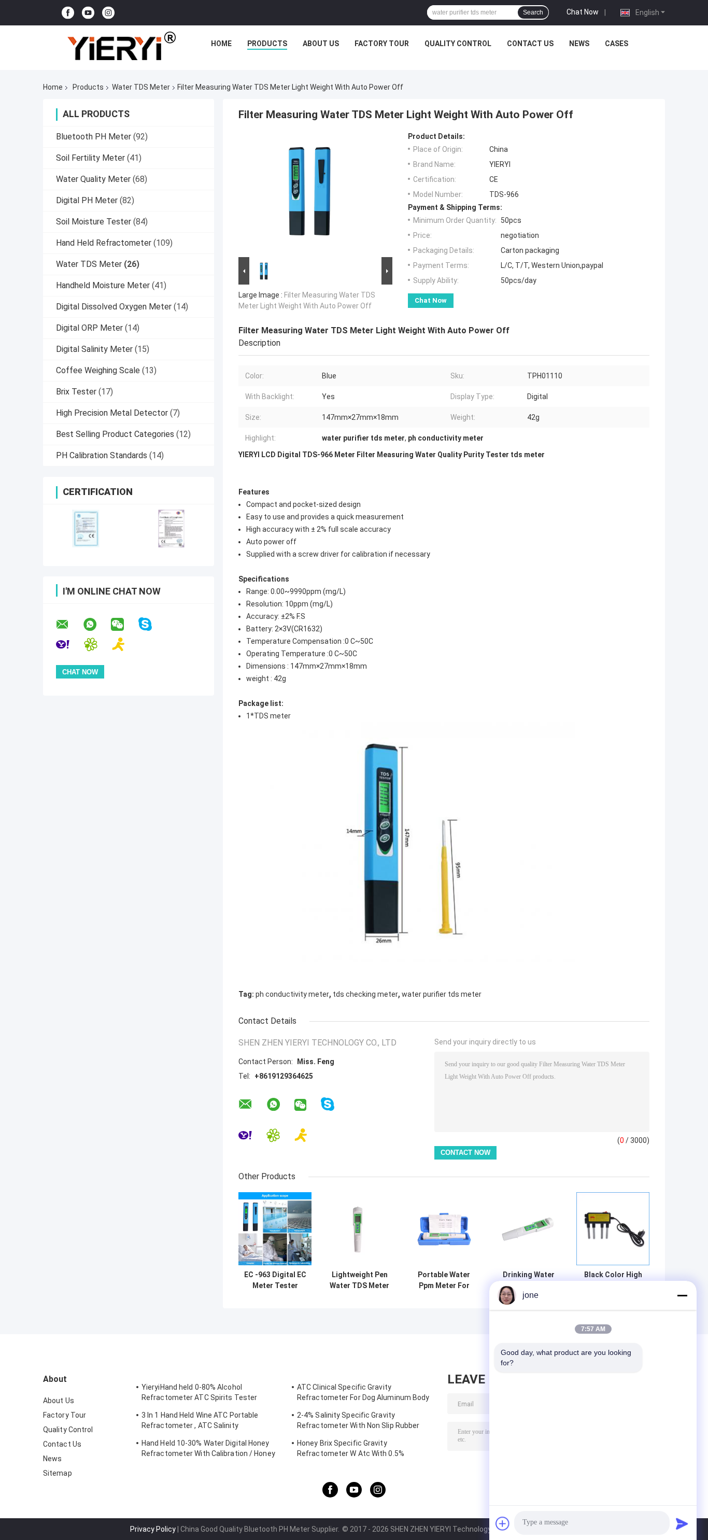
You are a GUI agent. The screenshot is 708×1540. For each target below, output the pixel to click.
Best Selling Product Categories (115, 434)
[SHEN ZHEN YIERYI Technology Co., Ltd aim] (125, 644)
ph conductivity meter (292, 994)
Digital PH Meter (87, 200)
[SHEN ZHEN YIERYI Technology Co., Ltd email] (69, 624)
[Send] (682, 1523)
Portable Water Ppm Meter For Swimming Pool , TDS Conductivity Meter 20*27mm (444, 1280)
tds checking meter (365, 994)
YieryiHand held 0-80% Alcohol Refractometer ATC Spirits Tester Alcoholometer (199, 1394)
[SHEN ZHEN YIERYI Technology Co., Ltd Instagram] (108, 12)
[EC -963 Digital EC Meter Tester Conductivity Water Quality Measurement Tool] (274, 1228)
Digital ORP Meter (89, 328)
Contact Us (530, 43)
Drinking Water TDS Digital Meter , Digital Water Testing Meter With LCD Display (529, 1280)
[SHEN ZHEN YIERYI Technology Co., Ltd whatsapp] (96, 624)
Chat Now (583, 12)
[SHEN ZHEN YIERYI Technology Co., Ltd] (121, 46)
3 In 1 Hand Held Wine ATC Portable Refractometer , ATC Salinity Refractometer (199, 1422)
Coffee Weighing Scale (98, 370)
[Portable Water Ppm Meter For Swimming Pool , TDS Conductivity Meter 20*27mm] (443, 1228)
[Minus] (682, 1295)
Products (267, 43)
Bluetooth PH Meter (93, 137)
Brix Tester (76, 392)
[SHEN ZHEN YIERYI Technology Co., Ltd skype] (151, 624)
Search (533, 12)
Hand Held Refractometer (103, 243)
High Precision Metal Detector (112, 413)
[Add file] (502, 1523)
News (579, 43)
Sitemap (57, 1473)
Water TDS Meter (141, 87)
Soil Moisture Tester (93, 222)
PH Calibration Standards (101, 455)
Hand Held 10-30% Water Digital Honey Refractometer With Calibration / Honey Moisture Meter (208, 1450)
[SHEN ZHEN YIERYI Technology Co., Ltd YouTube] (88, 12)
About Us (321, 43)
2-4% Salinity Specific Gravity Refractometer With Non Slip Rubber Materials (358, 1422)
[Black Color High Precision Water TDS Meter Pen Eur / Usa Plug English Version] (612, 1228)
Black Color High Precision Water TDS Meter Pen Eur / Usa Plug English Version (613, 1280)
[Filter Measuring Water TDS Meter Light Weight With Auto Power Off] (311, 193)
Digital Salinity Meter (94, 349)
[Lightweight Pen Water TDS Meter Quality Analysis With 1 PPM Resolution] (359, 1228)
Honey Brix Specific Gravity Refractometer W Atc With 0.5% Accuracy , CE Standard (350, 1450)
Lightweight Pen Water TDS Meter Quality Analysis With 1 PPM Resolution (359, 1280)
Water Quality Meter (93, 179)
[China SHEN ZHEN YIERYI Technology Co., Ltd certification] (86, 528)
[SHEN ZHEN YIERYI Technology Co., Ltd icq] (97, 644)
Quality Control (457, 43)
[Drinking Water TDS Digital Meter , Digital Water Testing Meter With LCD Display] (528, 1228)
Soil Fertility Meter (90, 158)
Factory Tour (382, 43)
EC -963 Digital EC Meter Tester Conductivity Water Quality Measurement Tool (275, 1280)
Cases (616, 43)
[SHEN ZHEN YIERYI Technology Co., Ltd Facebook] (68, 12)
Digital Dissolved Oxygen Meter (114, 307)
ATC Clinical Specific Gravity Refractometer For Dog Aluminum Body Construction (363, 1394)
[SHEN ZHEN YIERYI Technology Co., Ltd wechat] (124, 624)
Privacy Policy (153, 1529)
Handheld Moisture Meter (103, 285)
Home (221, 43)
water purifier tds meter (442, 994)
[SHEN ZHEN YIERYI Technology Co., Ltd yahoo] (69, 644)
